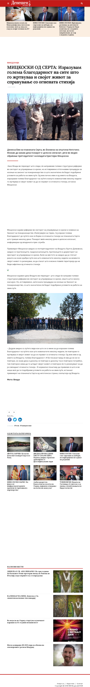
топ (17, 425)
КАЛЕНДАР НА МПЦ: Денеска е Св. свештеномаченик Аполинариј (23, 597)
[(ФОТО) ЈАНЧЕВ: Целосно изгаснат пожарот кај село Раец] (18, 444)
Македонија (13, 63)
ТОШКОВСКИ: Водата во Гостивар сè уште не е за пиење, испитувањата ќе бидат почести (70, 485)
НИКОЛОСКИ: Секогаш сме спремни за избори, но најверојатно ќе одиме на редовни (44, 26)
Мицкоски (26, 425)
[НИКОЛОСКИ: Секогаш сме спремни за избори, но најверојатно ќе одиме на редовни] (45, 13)
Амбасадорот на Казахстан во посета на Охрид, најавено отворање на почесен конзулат (44, 485)
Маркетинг (70, 684)
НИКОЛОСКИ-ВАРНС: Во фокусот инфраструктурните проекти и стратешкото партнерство (17, 486)
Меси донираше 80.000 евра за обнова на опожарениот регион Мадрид (25, 646)
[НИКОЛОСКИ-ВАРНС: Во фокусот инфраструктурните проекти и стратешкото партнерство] (18, 472)
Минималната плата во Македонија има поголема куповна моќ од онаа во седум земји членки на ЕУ (18, 26)
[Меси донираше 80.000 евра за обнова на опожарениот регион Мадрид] (68, 655)
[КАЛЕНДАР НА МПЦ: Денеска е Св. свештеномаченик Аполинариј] (68, 606)
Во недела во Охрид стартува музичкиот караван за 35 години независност (25, 621)
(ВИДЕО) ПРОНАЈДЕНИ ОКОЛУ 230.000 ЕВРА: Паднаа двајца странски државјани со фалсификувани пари (43, 458)
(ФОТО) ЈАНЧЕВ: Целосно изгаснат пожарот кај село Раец (18, 456)
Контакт (80, 684)
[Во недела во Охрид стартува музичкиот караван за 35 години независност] (68, 630)
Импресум (60, 684)
